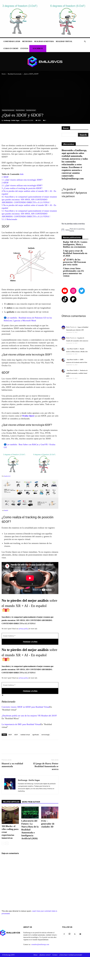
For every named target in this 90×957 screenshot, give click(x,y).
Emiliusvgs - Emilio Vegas (11, 120)
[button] (85, 41)
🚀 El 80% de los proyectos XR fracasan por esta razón (74, 262)
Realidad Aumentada (44, 41)
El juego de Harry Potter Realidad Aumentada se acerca (45, 766)
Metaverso (27, 41)
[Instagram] (69, 934)
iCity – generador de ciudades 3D (47, 823)
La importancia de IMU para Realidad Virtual (21, 724)
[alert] (75, 230)
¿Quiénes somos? (45, 955)
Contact (54, 955)
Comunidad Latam (11, 41)
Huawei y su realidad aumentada (12, 765)
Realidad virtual (64, 41)
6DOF (16, 734)
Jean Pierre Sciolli (72, 348)
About (35, 955)
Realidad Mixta (20, 110)
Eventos (24, 48)
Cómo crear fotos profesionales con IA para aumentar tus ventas (73, 272)
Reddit (6, 510)
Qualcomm (7, 476)
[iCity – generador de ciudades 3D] (49, 812)
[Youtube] (80, 934)
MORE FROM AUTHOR (31, 802)
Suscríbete (38, 48)
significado (35, 734)
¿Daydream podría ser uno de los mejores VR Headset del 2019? (29, 715)
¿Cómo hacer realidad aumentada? (70, 955)
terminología (45, 734)
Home (4, 74)
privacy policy (23, 629)
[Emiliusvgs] (45, 61)
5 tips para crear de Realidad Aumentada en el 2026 (75, 253)
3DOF (10, 734)
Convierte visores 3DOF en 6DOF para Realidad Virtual (26, 707)
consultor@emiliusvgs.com (40, 944)
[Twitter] (75, 934)
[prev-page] (3, 843)
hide (22, 174)
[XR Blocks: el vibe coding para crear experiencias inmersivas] (10, 815)
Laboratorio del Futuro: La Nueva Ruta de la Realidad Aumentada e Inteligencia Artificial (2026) (30, 829)
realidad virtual (25, 734)
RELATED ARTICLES (11, 802)
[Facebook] (64, 934)
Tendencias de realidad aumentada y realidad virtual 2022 (77, 373)
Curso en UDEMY (10, 48)
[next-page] (6, 843)
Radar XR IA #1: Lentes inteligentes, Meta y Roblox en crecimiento (75, 244)
